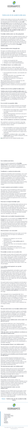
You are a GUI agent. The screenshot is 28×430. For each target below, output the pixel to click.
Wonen (3, 398)
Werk (5, 420)
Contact (6, 421)
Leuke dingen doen (8, 415)
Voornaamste (7, 414)
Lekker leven (7, 417)
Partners (6, 422)
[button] (14, 11)
